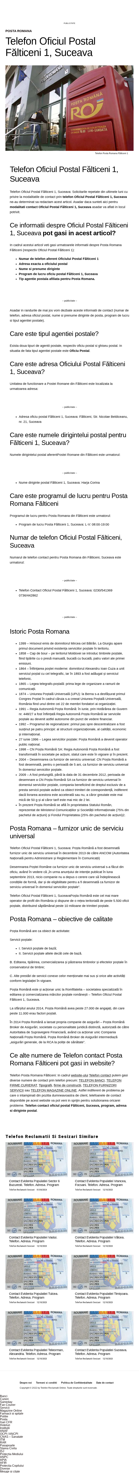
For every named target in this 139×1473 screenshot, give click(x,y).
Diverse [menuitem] (5, 1468)
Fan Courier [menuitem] (7, 1404)
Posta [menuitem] (3, 1419)
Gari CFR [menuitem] (6, 1422)
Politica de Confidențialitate (76, 1382)
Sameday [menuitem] (6, 1401)
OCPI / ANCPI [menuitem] (9, 1433)
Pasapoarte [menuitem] (7, 1445)
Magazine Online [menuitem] (11, 1410)
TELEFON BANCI (92, 1080)
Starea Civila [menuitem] (8, 1448)
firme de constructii (67, 1085)
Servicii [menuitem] (5, 1407)
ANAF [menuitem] (4, 1430)
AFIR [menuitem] (3, 1462)
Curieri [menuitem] (4, 1399)
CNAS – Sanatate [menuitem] (11, 1436)
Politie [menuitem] (4, 1416)
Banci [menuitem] (3, 1396)
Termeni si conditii (46, 1382)
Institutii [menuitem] (5, 1428)
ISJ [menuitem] (2, 1451)
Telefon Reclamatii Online (53, 1388)
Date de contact (104, 1382)
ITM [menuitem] (2, 1439)
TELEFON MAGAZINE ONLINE (54, 1090)
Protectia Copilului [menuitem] (12, 1465)
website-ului (79, 1075)
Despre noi (26, 1382)
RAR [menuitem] (3, 1442)
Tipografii (45, 1085)
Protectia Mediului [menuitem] (11, 1454)
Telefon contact (100, 1075)
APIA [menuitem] (3, 1459)
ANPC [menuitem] (4, 1457)
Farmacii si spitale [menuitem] (11, 1413)
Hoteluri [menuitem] (5, 1425)
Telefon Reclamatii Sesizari (22, 1190)
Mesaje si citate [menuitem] (10, 1471)
